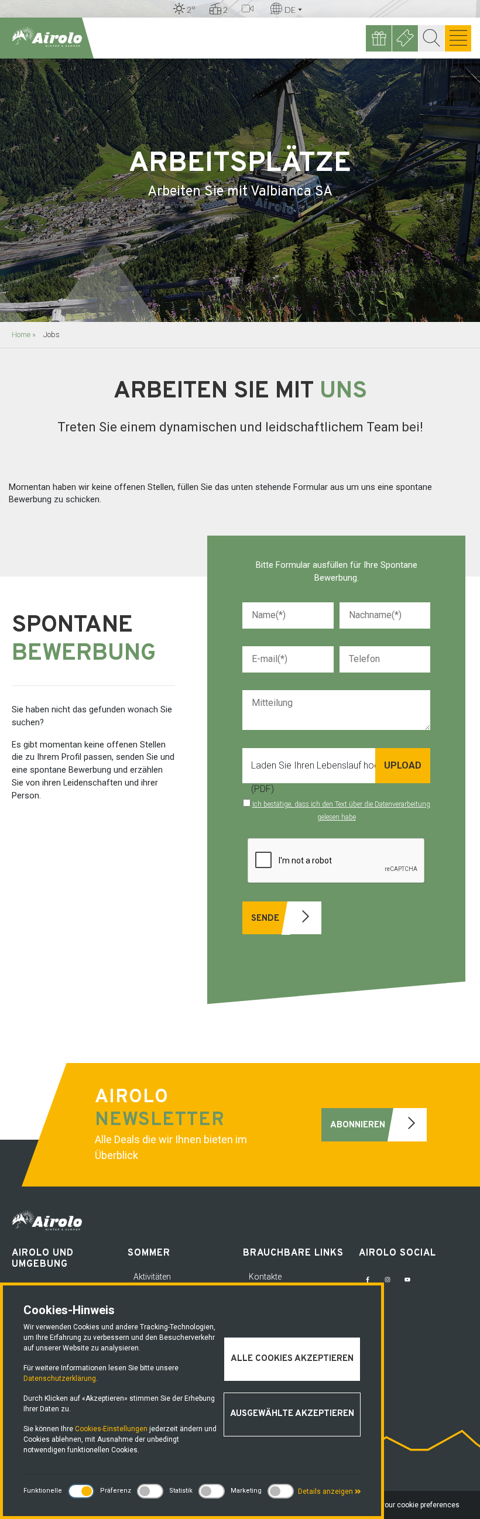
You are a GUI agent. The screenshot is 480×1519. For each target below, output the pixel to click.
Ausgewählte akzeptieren (292, 1413)
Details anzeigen (326, 1491)
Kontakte (265, 1276)
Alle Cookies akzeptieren (292, 1358)
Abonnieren (359, 1125)
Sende (266, 918)
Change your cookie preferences (407, 1505)
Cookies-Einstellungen (111, 1429)
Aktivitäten (152, 1276)
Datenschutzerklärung (59, 1378)
